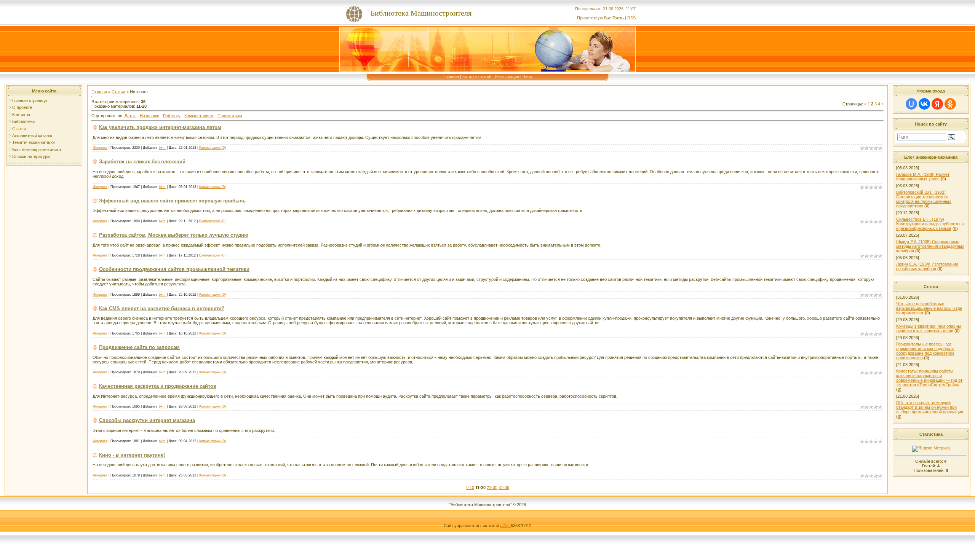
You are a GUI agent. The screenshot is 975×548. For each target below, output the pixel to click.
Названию (149, 115)
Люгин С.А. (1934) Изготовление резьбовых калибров (927, 266)
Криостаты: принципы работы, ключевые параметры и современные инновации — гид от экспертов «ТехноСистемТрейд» (929, 378)
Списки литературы (31, 156)
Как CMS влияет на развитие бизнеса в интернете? (161, 308)
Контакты (21, 114)
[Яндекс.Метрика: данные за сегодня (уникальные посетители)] (931, 449)
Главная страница (29, 100)
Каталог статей (476, 76)
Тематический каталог (33, 142)
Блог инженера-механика (36, 149)
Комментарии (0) (212, 148)
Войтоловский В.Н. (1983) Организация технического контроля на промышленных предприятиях (923, 199)
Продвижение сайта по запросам (139, 347)
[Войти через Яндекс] (937, 104)
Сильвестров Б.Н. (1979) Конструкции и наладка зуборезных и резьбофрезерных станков (930, 224)
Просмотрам (229, 115)
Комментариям (199, 115)
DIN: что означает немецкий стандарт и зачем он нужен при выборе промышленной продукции (929, 407)
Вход (527, 76)
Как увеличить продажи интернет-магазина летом (160, 127)
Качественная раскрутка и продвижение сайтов (157, 386)
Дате (129, 115)
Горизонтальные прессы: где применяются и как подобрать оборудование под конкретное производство (925, 351)
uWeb (505, 525)
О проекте (22, 107)
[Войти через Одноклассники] (950, 104)
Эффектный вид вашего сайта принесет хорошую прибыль (172, 201)
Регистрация (507, 76)
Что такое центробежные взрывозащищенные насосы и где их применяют (929, 308)
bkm (162, 148)
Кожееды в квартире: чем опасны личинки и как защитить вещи (928, 328)
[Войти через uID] (911, 104)
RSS (631, 18)
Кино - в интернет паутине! (132, 455)
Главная (451, 76)
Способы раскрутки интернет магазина (147, 420)
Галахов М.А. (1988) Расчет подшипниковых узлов (922, 176)
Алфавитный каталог (32, 135)
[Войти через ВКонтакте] (924, 104)
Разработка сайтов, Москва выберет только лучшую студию (173, 235)
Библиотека (23, 121)
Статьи (19, 128)
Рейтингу (172, 115)
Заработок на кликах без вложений (142, 161)
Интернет (100, 148)
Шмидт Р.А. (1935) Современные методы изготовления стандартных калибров (930, 246)
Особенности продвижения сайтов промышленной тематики (174, 269)
